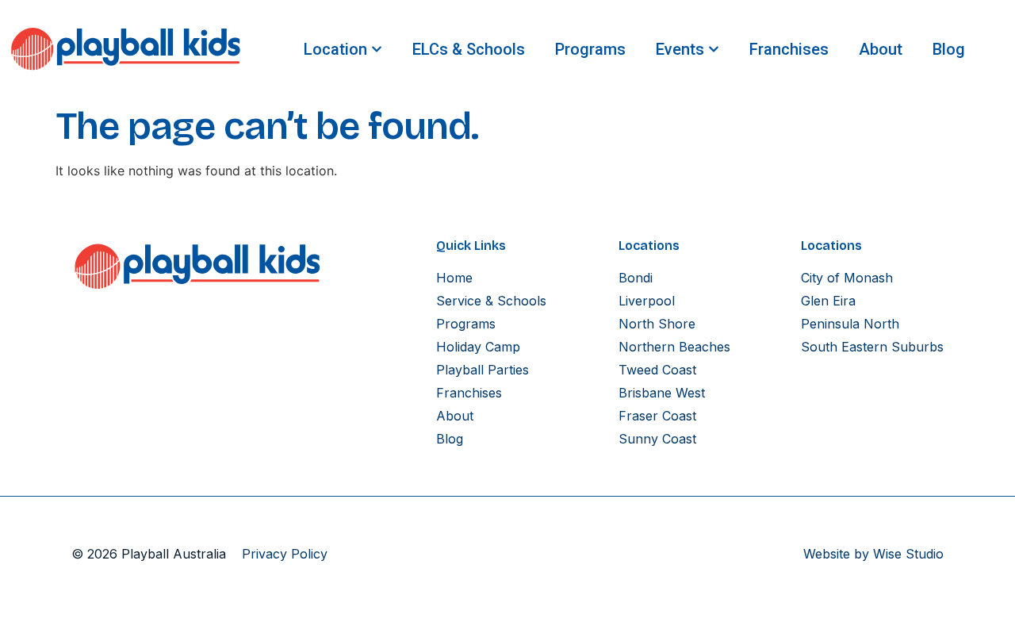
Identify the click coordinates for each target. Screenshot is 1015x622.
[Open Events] (713, 49)
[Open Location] (376, 49)
